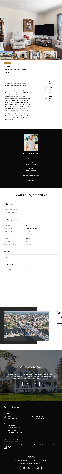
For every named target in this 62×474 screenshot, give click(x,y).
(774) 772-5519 (31, 164)
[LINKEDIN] (28, 467)
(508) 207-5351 (39, 418)
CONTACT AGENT (31, 180)
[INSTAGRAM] (24, 467)
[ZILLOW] (37, 467)
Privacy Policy (37, 463)
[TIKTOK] (33, 467)
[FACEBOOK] (20, 467)
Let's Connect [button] (31, 383)
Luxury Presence (41, 460)
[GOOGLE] (41, 467)
